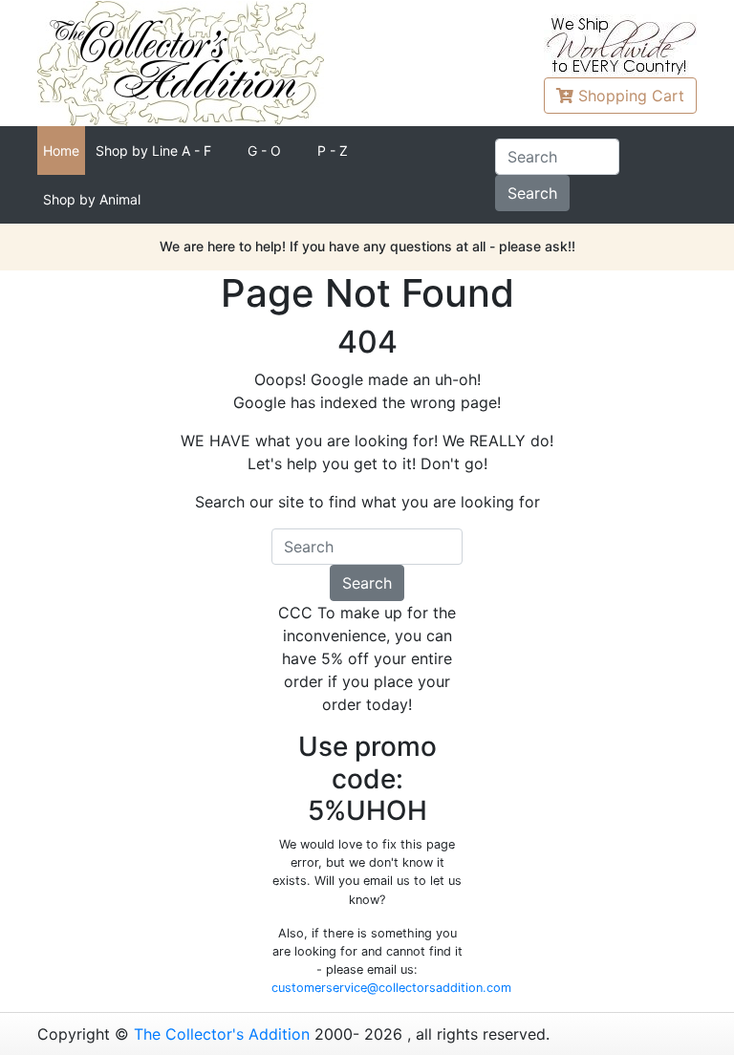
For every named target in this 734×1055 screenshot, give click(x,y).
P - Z (332, 150)
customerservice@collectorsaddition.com (391, 987)
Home (61, 150)
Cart (631, 95)
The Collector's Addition (222, 1034)
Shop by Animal (91, 199)
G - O (264, 150)
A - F (153, 150)
